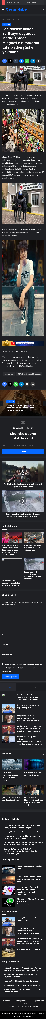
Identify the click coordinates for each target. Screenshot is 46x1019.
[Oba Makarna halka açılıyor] (8, 952)
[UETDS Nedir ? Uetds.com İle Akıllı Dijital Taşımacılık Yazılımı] (12, 764)
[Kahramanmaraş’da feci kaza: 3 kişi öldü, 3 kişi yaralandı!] (34, 537)
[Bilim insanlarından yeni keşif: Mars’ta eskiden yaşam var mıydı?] (8, 880)
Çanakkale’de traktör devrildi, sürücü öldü (11, 798)
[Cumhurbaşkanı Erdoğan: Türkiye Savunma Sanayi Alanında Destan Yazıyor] (8, 698)
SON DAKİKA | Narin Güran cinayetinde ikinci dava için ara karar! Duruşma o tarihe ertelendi (10, 550)
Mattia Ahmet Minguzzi (30, 374)
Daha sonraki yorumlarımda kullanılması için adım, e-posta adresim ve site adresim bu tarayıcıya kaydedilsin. (22, 667)
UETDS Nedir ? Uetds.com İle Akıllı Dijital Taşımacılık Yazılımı (10, 776)
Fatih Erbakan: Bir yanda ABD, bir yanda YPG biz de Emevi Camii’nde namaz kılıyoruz (29, 728)
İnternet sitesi (7, 654)
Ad (3, 634)
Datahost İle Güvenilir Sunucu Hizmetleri (21, 2)
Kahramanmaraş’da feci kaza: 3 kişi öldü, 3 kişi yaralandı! (33, 547)
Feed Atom (40, 1001)
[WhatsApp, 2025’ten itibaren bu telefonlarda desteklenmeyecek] (8, 902)
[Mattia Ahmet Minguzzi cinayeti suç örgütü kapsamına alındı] (34, 790)
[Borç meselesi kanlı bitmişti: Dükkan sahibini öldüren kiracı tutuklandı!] (34, 564)
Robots (23, 1001)
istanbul (9, 374)
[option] (23, 403)
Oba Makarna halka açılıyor (28, 949)
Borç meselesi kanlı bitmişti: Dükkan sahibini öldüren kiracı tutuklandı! (33, 575)
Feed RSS (31, 1001)
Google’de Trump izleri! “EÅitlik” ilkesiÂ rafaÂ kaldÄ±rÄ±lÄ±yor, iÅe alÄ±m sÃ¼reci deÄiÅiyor (30, 740)
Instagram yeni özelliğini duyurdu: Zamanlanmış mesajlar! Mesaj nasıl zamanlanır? (27, 891)
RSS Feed (16, 1001)
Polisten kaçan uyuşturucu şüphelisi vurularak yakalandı (11, 583)
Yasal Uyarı (30, 1016)
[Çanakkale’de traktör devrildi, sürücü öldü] (12, 790)
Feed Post (23, 1003)
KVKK (41, 1013)
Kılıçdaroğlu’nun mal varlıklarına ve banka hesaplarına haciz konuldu (28, 718)
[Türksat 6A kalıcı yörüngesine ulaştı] (8, 869)
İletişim (14, 1013)
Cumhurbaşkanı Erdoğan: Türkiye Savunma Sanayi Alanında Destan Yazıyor (28, 697)
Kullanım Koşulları (18, 1016)
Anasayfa (7, 19)
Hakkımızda (6, 1013)
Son (22, 687)
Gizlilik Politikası (24, 1013)
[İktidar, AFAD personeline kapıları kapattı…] (8, 708)
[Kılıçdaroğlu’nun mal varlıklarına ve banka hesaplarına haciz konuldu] (8, 719)
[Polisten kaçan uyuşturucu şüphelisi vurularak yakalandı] (12, 568)
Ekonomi (15, 19)
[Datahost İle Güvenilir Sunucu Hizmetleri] (34, 764)
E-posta (5, 644)
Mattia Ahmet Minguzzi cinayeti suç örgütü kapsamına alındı (33, 801)
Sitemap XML (6, 1001)
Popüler (8, 687)
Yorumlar (37, 687)
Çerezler (34, 1013)
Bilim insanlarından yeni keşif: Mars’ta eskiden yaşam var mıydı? (29, 879)
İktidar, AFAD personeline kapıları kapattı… (28, 706)
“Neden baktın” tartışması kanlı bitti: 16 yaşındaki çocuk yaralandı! (21, 407)
